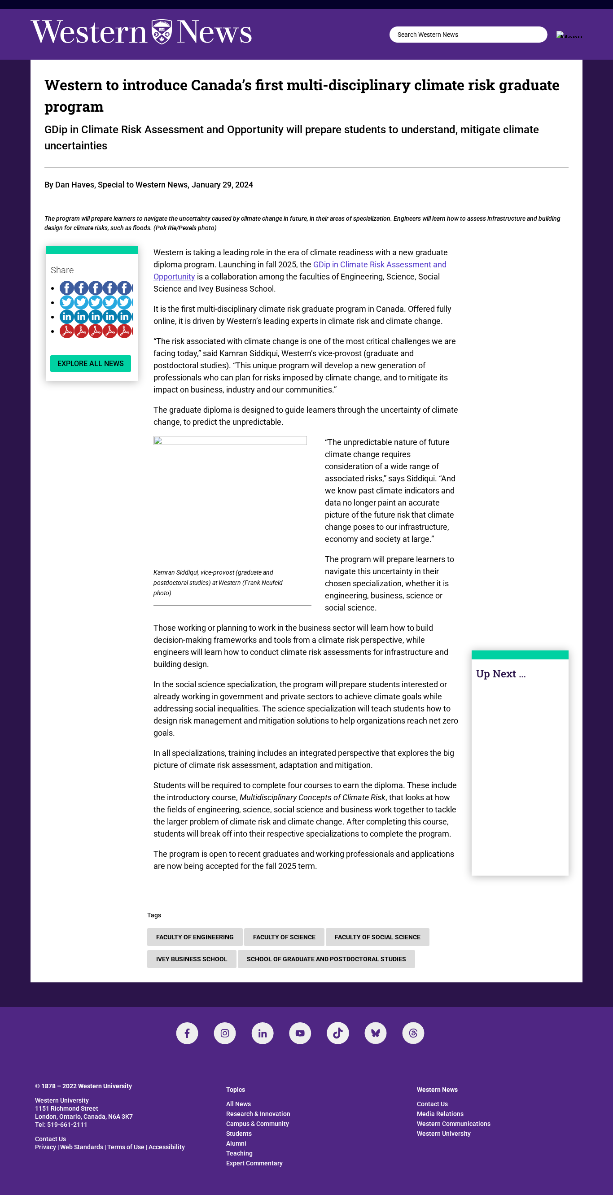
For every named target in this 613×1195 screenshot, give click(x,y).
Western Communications (453, 1124)
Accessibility (167, 1147)
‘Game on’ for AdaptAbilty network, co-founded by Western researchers (520, 801)
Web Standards (81, 1147)
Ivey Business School (192, 959)
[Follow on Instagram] (224, 1033)
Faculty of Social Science (377, 937)
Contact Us (50, 1139)
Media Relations (440, 1114)
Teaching (239, 1153)
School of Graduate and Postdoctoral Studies (326, 959)
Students (239, 1133)
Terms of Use (125, 1147)
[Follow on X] (375, 1033)
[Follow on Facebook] (187, 1033)
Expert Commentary (254, 1163)
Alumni (236, 1143)
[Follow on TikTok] (337, 1033)
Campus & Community (257, 1124)
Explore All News (90, 363)
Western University (444, 1133)
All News (238, 1104)
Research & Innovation (258, 1114)
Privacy (45, 1147)
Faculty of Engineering (195, 937)
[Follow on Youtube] (300, 1033)
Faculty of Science (284, 937)
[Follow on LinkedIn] (262, 1033)
